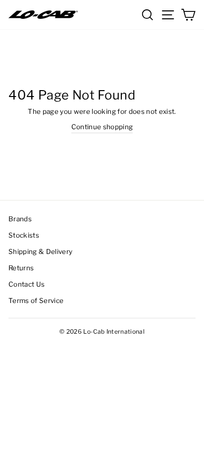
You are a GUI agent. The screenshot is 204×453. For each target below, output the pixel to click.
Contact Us (26, 284)
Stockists (23, 235)
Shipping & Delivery (40, 251)
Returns (21, 268)
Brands (20, 219)
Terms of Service (35, 300)
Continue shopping (102, 127)
